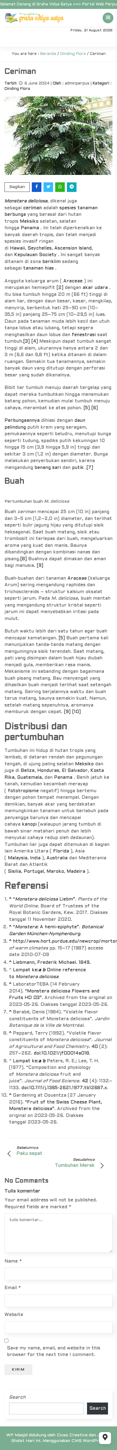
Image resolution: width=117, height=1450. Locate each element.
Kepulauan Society (35, 255)
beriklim (51, 262)
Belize (27, 771)
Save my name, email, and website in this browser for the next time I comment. (53, 1351)
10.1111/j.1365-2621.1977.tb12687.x (68, 1088)
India (35, 858)
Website (13, 1315)
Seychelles (40, 248)
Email (12, 1288)
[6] (94, 408)
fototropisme (23, 791)
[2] (59, 288)
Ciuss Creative (72, 1435)
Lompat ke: (27, 970)
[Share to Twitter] (49, 187)
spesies (67, 208)
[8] (23, 559)
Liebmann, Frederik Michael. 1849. (52, 962)
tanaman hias (38, 268)
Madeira (76, 871)
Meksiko (29, 221)
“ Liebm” (44, 899)
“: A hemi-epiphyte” (46, 927)
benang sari (47, 468)
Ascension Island (73, 248)
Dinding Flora (73, 54)
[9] (40, 566)
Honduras (48, 771)
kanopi (29, 824)
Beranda (48, 54)
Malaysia (17, 858)
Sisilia (14, 871)
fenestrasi (84, 335)
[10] (76, 712)
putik (78, 468)
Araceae (72, 281)
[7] (89, 468)
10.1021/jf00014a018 (65, 1053)
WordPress (94, 1441)
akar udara (95, 288)
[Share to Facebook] (37, 187)
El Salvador (75, 771)
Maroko (55, 871)
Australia (57, 858)
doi (37, 1053)
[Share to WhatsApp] (60, 187)
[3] (26, 341)
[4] (34, 341)
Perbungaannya (22, 420)
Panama (30, 228)
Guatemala (29, 777)
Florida (61, 851)
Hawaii (17, 248)
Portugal (34, 871)
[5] (86, 408)
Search (17, 1397)
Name (13, 1261)
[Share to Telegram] (72, 187)
